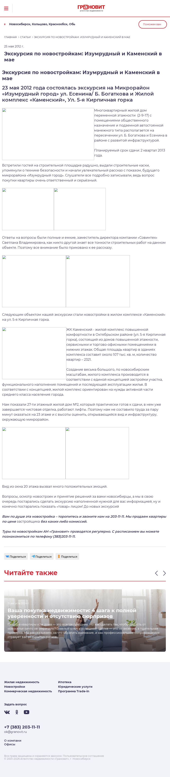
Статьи (25, 37)
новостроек (43, 497)
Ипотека (64, 682)
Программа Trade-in (73, 691)
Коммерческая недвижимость (28, 691)
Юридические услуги (75, 686)
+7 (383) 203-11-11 (22, 727)
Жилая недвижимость (21, 682)
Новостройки (14, 686)
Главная (10, 37)
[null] (16, 556)
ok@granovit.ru (15, 732)
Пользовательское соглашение (83, 755)
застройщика (28, 521)
